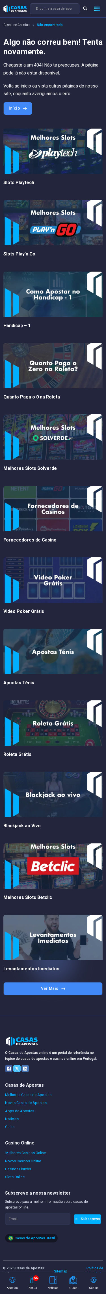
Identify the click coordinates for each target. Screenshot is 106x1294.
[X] (17, 1068)
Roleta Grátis (17, 754)
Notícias (12, 1119)
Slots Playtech (18, 182)
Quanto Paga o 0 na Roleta (31, 397)
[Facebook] (8, 1068)
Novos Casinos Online (23, 1161)
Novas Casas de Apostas (26, 1103)
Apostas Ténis (18, 682)
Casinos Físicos (18, 1169)
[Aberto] (97, 8)
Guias (9, 1127)
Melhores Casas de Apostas (28, 1095)
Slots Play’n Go (19, 254)
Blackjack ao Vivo (22, 825)
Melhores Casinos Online (25, 1153)
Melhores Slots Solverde (30, 468)
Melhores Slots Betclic (27, 897)
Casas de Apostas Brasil (35, 1238)
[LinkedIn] (25, 1068)
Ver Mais (50, 988)
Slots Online (15, 1177)
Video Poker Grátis (23, 611)
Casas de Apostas (16, 25)
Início (14, 108)
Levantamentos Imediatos (31, 968)
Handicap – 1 (17, 325)
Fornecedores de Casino (30, 540)
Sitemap (60, 1271)
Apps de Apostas (19, 1111)
